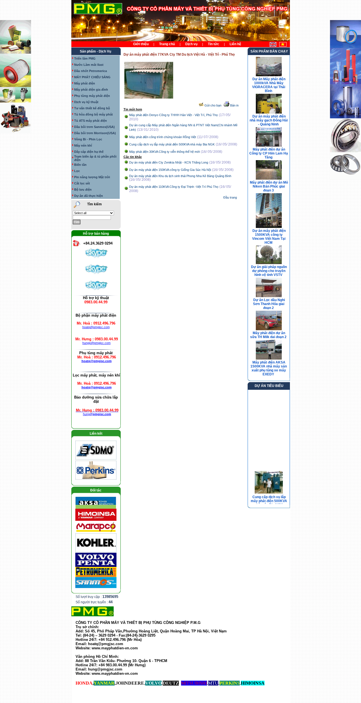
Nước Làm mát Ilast (89, 64)
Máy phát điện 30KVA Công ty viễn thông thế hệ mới (164, 151)
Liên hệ (235, 44)
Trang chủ (167, 44)
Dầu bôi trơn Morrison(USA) (95, 133)
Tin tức (213, 44)
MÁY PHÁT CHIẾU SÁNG (92, 77)
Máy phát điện (84, 83)
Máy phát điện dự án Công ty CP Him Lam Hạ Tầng (268, 153)
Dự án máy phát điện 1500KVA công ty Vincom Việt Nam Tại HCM (269, 237)
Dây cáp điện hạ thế (89, 151)
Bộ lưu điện (83, 189)
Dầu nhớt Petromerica (90, 71)
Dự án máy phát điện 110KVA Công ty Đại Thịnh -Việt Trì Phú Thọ (173, 186)
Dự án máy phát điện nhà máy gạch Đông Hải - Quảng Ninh (269, 120)
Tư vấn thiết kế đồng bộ (92, 108)
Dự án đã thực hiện (88, 195)
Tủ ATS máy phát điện (90, 120)
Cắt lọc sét (82, 183)
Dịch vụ (191, 44)
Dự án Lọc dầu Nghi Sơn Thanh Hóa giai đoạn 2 (269, 304)
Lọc (77, 171)
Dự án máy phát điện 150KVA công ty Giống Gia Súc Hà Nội (170, 169)
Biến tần (80, 164)
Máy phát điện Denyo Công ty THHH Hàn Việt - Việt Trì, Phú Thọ (173, 115)
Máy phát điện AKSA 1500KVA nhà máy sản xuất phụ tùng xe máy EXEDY (268, 368)
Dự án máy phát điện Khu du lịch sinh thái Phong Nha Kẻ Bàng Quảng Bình (180, 176)
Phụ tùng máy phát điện (92, 95)
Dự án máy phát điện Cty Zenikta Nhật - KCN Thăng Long (168, 162)
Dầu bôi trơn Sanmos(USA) (94, 127)
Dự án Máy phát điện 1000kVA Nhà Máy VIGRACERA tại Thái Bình (268, 85)
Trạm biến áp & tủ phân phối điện (95, 158)
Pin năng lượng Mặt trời (92, 177)
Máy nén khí (83, 145)
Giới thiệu (141, 44)
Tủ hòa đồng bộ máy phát (93, 114)
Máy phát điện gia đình (91, 89)
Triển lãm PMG (85, 58)
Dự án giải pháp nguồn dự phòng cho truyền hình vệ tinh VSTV (269, 271)
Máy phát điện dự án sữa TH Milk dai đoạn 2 (268, 335)
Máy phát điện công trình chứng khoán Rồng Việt (162, 137)
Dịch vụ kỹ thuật (86, 102)
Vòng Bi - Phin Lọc (88, 139)
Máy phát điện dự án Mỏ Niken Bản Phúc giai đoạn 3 (269, 186)
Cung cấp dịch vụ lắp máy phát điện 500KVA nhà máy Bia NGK (172, 144)
